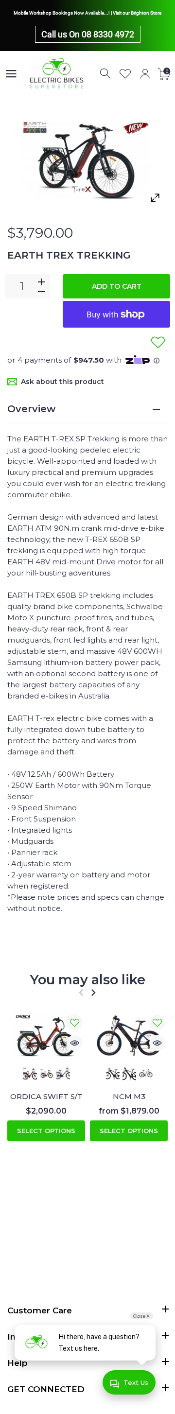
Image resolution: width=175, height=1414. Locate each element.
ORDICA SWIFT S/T (46, 1096)
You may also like (87, 980)
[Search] (106, 74)
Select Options (46, 1131)
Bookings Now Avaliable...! (81, 13)
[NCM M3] (129, 1036)
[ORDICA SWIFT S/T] (46, 1036)
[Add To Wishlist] (158, 342)
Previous (81, 992)
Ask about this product (62, 381)
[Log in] (145, 74)
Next (93, 992)
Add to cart (116, 286)
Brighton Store (146, 13)
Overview (31, 409)
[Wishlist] (125, 74)
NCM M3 (129, 1096)
